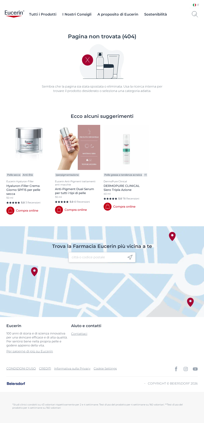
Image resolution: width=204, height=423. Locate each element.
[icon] (130, 257)
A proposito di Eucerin (117, 14)
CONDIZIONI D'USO (21, 368)
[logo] (14, 14)
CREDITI (45, 368)
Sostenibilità (155, 14)
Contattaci (79, 334)
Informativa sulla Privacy (72, 368)
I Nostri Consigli (76, 14)
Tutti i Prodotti (42, 14)
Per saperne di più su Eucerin (29, 351)
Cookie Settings (105, 368)
